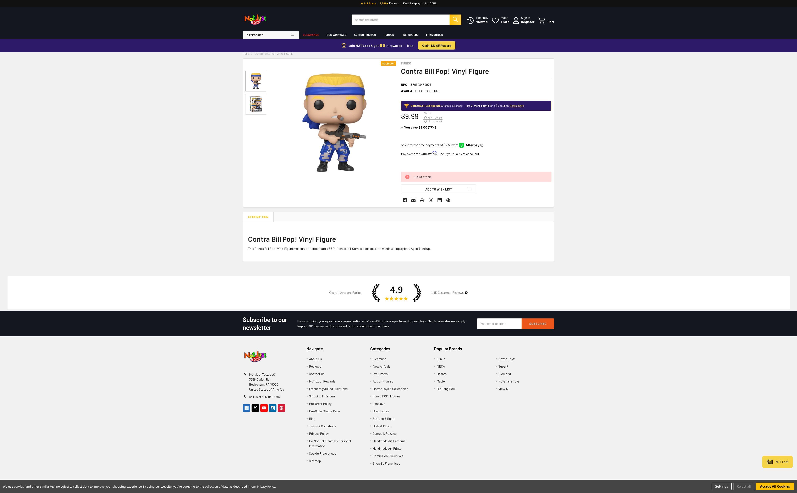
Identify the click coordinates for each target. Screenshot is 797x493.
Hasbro (442, 374)
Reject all (744, 486)
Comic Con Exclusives (388, 456)
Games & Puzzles (385, 433)
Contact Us (317, 374)
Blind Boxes (381, 411)
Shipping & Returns (322, 396)
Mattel (441, 381)
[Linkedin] (439, 200)
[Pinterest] (448, 200)
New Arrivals (336, 34)
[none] (334, 122)
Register (527, 22)
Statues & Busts (384, 418)
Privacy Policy (319, 433)
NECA (441, 366)
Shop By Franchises (386, 463)
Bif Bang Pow (446, 389)
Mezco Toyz (506, 359)
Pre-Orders (410, 34)
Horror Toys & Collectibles (390, 389)
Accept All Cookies (775, 486)
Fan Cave (379, 404)
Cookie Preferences (322, 453)
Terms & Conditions (322, 426)
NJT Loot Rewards (322, 381)
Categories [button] (255, 35)
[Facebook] (404, 200)
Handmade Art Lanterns (389, 441)
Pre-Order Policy (320, 404)
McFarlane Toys (509, 381)
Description (258, 217)
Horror (389, 34)
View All (503, 389)
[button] (438, 189)
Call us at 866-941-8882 (264, 397)
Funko (441, 359)
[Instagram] (272, 408)
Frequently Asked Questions (328, 389)
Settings (721, 486)
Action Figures (365, 34)
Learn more (517, 105)
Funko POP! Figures (386, 396)
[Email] (413, 200)
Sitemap (315, 461)
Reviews (315, 366)
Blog (312, 418)
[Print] (422, 200)
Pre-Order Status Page (324, 411)
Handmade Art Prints (387, 448)
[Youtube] (264, 408)
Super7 (503, 366)
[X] (431, 200)
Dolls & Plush (382, 426)
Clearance (311, 34)
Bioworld (504, 374)
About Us (315, 359)
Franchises (434, 34)
